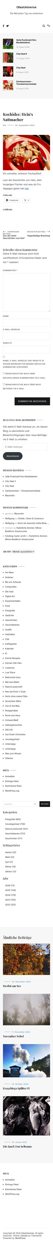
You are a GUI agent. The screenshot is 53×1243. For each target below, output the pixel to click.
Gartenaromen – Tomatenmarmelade (26, 82)
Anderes (9, 577)
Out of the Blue (12, 706)
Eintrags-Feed (12, 781)
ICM (7, 639)
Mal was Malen (12, 682)
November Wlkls (13, 701)
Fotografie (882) (13, 819)
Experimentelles (12, 601)
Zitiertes (9, 758)
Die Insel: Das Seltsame (17, 1146)
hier (27, 188)
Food (7, 606)
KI (6, 653)
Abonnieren (12, 456)
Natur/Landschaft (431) (16, 829)
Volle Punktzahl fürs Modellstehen (26, 41)
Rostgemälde (11, 710)
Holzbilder (10, 634)
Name (6, 316)
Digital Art (10, 596)
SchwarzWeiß (11, 720)
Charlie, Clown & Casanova (31, 518)
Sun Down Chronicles (15, 734)
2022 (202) (10, 904)
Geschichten (11, 620)
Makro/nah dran (12, 677)
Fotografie (10, 610)
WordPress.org (12, 790)
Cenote (23, 1235)
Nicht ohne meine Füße (16, 696)
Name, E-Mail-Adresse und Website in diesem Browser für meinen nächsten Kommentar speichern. (24, 364)
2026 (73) (10, 885)
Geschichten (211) (13, 838)
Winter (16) (10, 866)
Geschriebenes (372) (15, 833)
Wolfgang (9, 518)
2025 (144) (10, 890)
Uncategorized (12, 739)
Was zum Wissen (13, 753)
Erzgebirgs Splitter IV (16, 1088)
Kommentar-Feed (13, 786)
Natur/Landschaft (13, 686)
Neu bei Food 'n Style (15, 691)
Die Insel (9, 591)
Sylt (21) (9, 862)
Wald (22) (9, 857)
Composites (10, 586)
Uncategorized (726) (15, 824)
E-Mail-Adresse (11, 329)
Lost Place (10, 672)
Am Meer (9, 572)
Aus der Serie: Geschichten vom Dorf (13, 235)
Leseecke (9, 667)
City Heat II (21, 54)
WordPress (20, 1238)
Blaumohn (10, 495)
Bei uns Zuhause (13, 582)
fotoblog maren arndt (15, 536)
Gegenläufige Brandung (38, 234)
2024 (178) (10, 895)
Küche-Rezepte (12, 658)
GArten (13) (10, 871)
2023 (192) (10, 899)
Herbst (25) (10, 852)
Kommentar (10, 270)
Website (7, 343)
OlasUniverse (26, 7)
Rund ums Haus (12, 715)
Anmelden (10, 776)
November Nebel (13, 1036)
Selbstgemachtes (13, 725)
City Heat (20, 67)
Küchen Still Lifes (13, 663)
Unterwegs (10, 744)
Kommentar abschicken (32, 401)
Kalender (9, 648)
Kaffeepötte (11, 644)
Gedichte (9, 615)
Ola (4, 125)
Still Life (9, 729)
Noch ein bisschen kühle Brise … (33, 523)
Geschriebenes (12, 624)
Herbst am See (12, 986)
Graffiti (8, 629)
